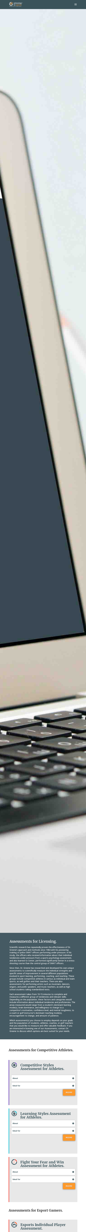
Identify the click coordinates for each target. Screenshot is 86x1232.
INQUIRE (69, 1092)
